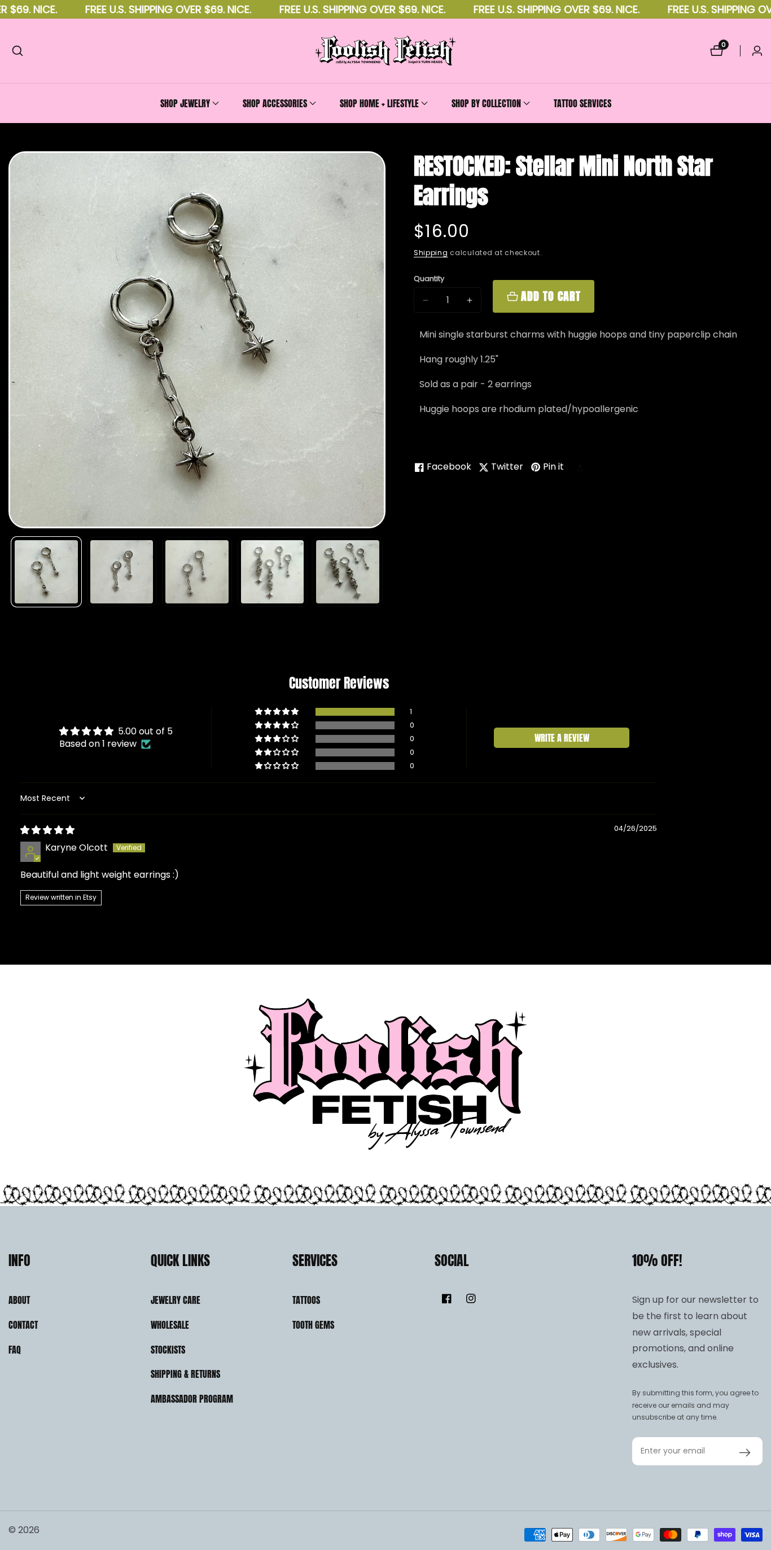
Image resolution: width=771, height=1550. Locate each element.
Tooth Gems (313, 1325)
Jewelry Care (175, 1300)
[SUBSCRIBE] (744, 1451)
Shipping (431, 252)
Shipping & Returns (185, 1374)
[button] (185, 103)
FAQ (14, 1349)
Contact (23, 1325)
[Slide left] (12, 572)
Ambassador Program (192, 1398)
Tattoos (306, 1300)
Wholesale (170, 1325)
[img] (47, 830)
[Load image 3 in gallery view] (197, 572)
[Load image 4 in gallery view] (273, 572)
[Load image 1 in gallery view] (46, 572)
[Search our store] (17, 51)
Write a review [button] (562, 738)
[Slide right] (381, 572)
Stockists (168, 1349)
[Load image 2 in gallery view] (122, 572)
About (19, 1300)
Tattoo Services (582, 103)
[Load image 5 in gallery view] (348, 572)
